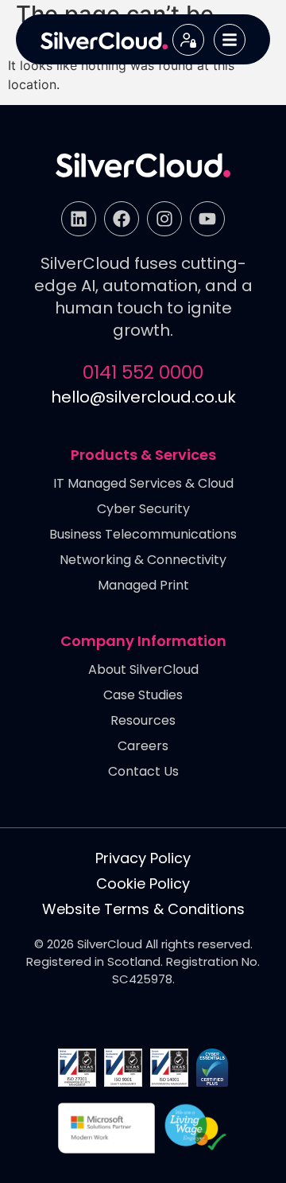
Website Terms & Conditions (143, 909)
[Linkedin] (78, 218)
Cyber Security (143, 509)
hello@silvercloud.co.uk (143, 397)
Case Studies (143, 695)
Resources (143, 721)
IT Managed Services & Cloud (143, 484)
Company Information (143, 642)
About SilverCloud (143, 670)
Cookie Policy (143, 883)
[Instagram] (164, 218)
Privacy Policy (143, 858)
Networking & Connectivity (143, 560)
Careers (143, 746)
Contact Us (143, 772)
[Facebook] (121, 218)
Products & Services (143, 456)
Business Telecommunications (143, 535)
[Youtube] (207, 218)
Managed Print (143, 585)
